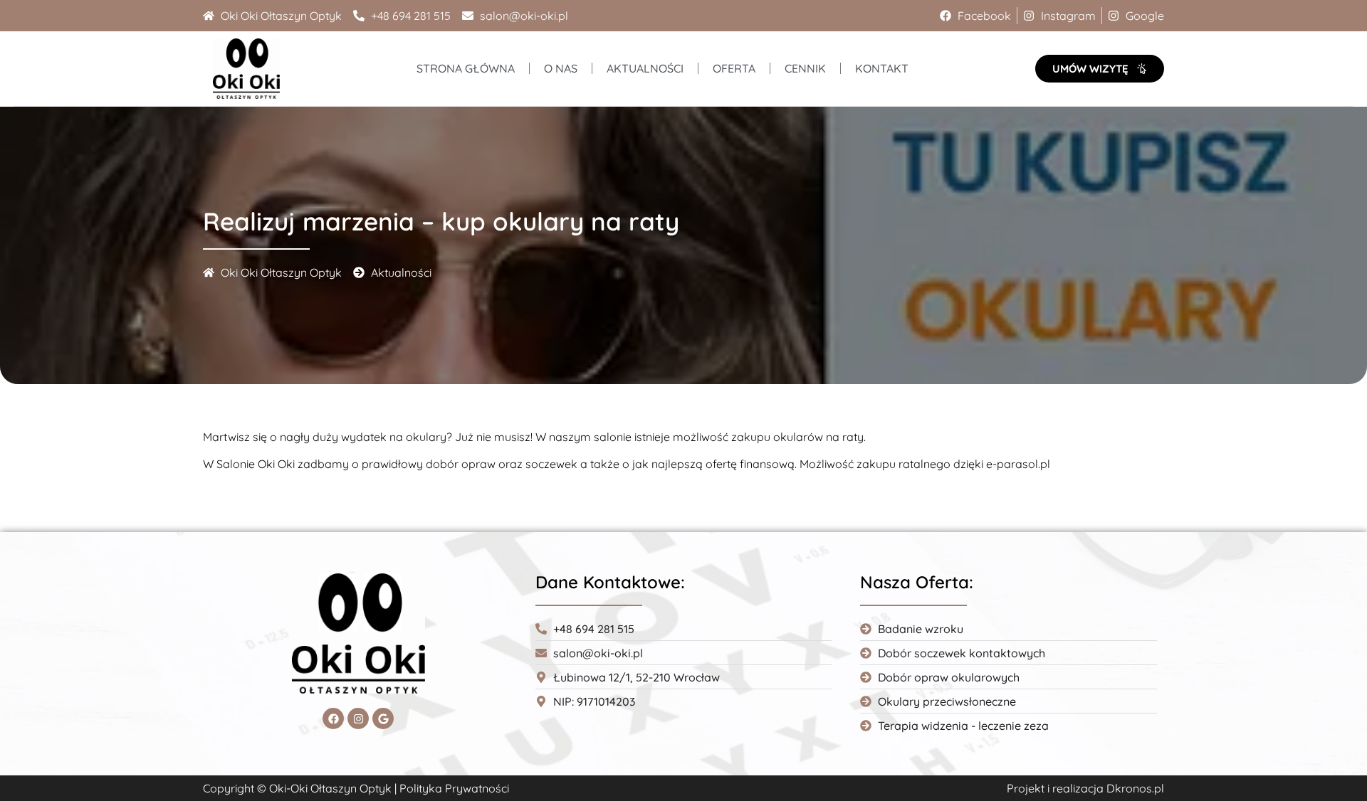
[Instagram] (358, 718)
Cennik (805, 68)
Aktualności (645, 68)
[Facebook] (333, 718)
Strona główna (466, 68)
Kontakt (881, 68)
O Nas (560, 68)
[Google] (383, 718)
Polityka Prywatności (454, 788)
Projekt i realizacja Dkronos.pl (1085, 788)
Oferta (734, 68)
